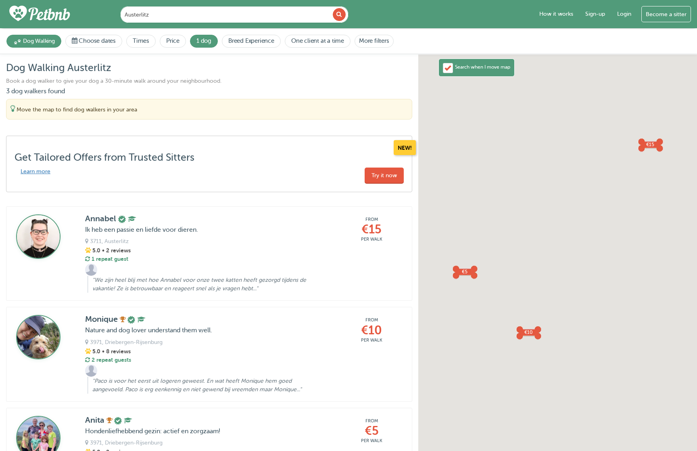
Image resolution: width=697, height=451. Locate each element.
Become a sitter (666, 14)
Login (624, 14)
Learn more (35, 171)
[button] (650, 144)
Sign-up (595, 14)
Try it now (384, 175)
